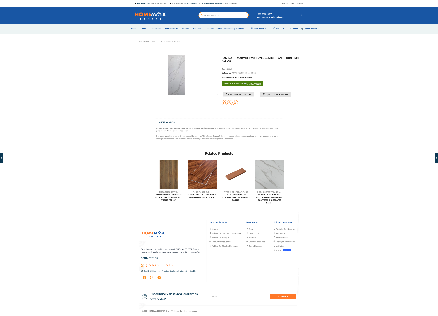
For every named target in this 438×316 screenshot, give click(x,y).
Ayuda (215, 229)
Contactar (197, 29)
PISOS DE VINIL (171, 192)
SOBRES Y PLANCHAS (172, 42)
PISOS (234, 73)
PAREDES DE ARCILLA (233, 192)
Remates (252, 237)
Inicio (140, 42)
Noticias (185, 29)
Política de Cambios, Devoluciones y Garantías (225, 29)
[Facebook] (144, 277)
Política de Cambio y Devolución (226, 233)
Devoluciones (282, 237)
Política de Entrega (220, 237)
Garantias (280, 233)
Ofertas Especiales (257, 241)
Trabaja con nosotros (285, 229)
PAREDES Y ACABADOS (153, 42)
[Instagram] (151, 277)
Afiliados (280, 246)
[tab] (219, 122)
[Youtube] (159, 277)
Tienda (143, 29)
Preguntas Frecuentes (221, 241)
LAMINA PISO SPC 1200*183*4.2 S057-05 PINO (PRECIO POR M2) (202, 195)
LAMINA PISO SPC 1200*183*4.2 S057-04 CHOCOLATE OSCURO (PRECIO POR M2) (168, 197)
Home (133, 29)
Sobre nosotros (171, 29)
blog (251, 229)
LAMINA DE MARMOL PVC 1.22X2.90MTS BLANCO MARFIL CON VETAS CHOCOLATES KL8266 (269, 198)
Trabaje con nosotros (285, 241)
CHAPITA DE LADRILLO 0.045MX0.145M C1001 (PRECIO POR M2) (235, 197)
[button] (301, 15)
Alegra (279, 250)
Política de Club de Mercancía (225, 246)
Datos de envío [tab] (167, 121)
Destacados (155, 29)
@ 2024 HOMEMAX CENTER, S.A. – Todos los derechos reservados (169, 311)
